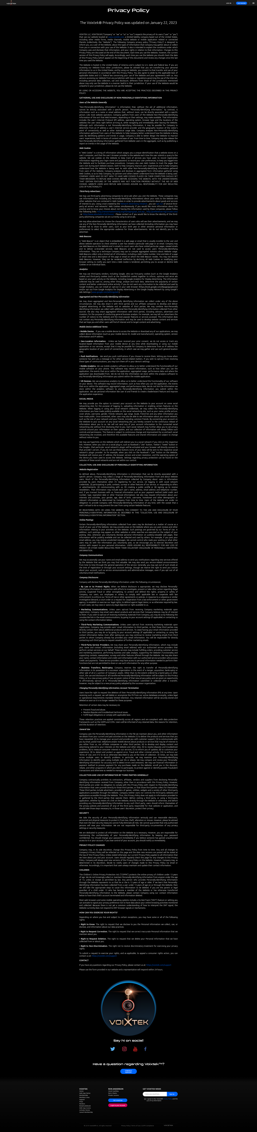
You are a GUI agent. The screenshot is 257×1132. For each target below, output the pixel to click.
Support (82, 1099)
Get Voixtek (242, 3)
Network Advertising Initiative (134, 204)
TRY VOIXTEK (117, 1100)
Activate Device (84, 1110)
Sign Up (171, 1094)
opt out (159, 204)
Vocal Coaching (113, 1091)
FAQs (81, 1101)
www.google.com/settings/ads (105, 292)
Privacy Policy (167, 1099)
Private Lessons (113, 1095)
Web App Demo (84, 1093)
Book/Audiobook (85, 1106)
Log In (228, 3)
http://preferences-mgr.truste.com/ (162, 212)
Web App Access (85, 1108)
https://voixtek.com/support (104, 956)
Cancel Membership (86, 1112)
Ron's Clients (112, 1093)
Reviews (82, 1104)
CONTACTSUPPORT (128, 1071)
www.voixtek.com (116, 37)
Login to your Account (117, 1105)
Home (81, 1091)
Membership (83, 1095)
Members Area (84, 1097)
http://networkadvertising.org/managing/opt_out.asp (121, 212)
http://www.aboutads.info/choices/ (99, 214)
